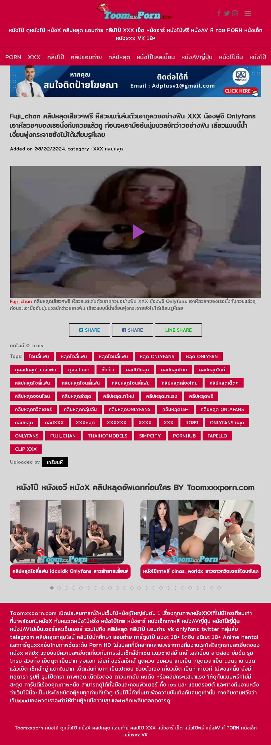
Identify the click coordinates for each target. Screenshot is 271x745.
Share (91, 330)
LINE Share (178, 330)
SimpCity (150, 435)
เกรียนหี (55, 462)
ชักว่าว (107, 369)
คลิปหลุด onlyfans (222, 409)
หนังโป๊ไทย (113, 621)
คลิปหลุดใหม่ (212, 369)
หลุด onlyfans (157, 356)
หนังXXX (202, 613)
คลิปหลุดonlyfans (129, 409)
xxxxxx (117, 422)
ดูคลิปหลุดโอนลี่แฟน (35, 369)
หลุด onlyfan (202, 356)
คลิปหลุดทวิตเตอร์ (33, 409)
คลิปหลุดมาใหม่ (118, 396)
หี (37, 677)
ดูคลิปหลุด (79, 369)
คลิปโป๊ (55, 57)
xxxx (145, 422)
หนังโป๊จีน (231, 57)
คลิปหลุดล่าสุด (76, 396)
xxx (169, 422)
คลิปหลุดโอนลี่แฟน (81, 383)
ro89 (191, 422)
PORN (13, 57)
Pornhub (184, 435)
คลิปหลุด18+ (175, 409)
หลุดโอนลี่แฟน (113, 356)
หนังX (45, 621)
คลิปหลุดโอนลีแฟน (131, 383)
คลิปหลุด (119, 57)
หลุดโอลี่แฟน (74, 356)
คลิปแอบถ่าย (86, 57)
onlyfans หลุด (227, 422)
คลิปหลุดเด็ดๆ (224, 383)
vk (171, 629)
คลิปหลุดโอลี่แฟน (32, 383)
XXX (34, 57)
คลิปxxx (54, 422)
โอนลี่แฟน (39, 356)
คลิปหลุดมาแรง (161, 396)
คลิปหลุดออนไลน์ (32, 396)
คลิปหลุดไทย (174, 369)
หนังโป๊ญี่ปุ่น (226, 621)
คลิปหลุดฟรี (201, 396)
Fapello (217, 435)
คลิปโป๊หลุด (137, 369)
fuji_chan (63, 435)
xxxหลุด (85, 422)
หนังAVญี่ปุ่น (197, 57)
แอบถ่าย (122, 637)
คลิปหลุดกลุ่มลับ (80, 409)
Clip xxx (26, 449)
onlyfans (26, 435)
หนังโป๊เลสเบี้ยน (156, 57)
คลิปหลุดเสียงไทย (180, 383)
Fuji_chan (21, 301)
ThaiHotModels (107, 435)
